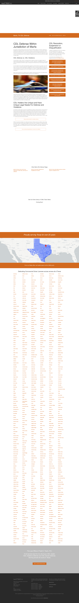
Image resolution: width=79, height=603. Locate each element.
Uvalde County (60, 427)
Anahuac (14, 302)
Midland (41, 478)
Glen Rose (33, 310)
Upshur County (60, 421)
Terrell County (60, 374)
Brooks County (15, 451)
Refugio (50, 435)
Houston (32, 445)
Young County (60, 534)
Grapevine (33, 336)
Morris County (42, 506)
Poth (50, 391)
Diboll (23, 426)
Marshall (41, 429)
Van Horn (59, 435)
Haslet (32, 397)
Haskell (32, 393)
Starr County (60, 334)
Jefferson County (34, 502)
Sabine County (51, 502)
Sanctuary (50, 534)
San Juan (50, 524)
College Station (24, 306)
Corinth (23, 346)
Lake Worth (42, 324)
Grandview (33, 332)
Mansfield (41, 421)
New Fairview (42, 536)
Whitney (59, 498)
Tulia (58, 411)
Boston (14, 423)
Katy (32, 528)
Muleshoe (41, 518)
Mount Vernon (42, 514)
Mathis (41, 441)
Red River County (52, 431)
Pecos (50, 350)
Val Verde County (60, 429)
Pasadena (50, 338)
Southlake (59, 322)
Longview (41, 397)
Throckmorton (60, 387)
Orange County (51, 304)
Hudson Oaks (33, 455)
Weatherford (60, 463)
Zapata (59, 536)
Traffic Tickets (43, 3)
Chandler (14, 530)
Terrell (59, 372)
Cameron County (16, 490)
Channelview (15, 532)
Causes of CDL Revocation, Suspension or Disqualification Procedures (57, 80)
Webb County (60, 465)
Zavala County (60, 540)
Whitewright (60, 496)
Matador (41, 437)
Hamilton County (33, 374)
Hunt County (33, 461)
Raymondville (51, 423)
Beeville (14, 385)
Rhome (50, 441)
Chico (14, 540)
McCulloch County (43, 449)
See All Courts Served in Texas (39, 563)
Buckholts (14, 465)
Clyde (23, 292)
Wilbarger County (60, 504)
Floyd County (24, 507)
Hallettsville (33, 368)
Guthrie (32, 360)
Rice (49, 443)
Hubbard (32, 453)
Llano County (42, 391)
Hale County (33, 364)
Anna (14, 316)
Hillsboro (32, 431)
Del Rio (23, 412)
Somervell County (61, 316)
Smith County (60, 310)
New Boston (42, 532)
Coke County (24, 300)
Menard (41, 463)
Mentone (41, 467)
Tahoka (59, 362)
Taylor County (60, 368)
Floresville (24, 503)
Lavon (41, 348)
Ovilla (50, 306)
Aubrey (14, 342)
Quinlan (50, 411)
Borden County (15, 419)
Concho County (24, 330)
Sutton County (60, 356)
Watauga (59, 459)
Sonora (59, 318)
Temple (59, 370)
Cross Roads (24, 374)
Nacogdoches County (43, 524)
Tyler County (60, 415)
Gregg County (33, 346)
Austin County (15, 348)
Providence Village (52, 405)
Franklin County (24, 529)
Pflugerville (51, 358)
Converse (23, 334)
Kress (41, 302)
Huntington (33, 463)
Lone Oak (41, 395)
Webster (59, 467)
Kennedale (42, 273)
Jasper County (33, 494)
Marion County (42, 425)
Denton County (24, 420)
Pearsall (50, 344)
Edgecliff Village (24, 452)
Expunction (67, 3)
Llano (41, 389)
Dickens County (24, 430)
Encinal (23, 469)
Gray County (33, 338)
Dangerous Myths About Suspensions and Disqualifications (57, 90)
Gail (31, 277)
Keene (32, 534)
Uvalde (59, 425)
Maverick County (42, 443)
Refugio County (51, 437)
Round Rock (51, 488)
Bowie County (15, 427)
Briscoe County (15, 449)
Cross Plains (24, 372)
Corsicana (23, 350)
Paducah (50, 310)
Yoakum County (60, 532)
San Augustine (51, 514)
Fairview (23, 485)
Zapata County (60, 538)
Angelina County (15, 312)
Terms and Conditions (52, 584)
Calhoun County (15, 484)
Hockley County (33, 433)
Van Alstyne (60, 433)
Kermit (41, 279)
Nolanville (50, 279)
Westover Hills (60, 482)
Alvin (14, 296)
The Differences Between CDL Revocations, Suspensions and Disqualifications (57, 62)
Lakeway (41, 328)
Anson (14, 318)
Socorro (59, 314)
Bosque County (15, 421)
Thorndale (59, 385)
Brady (14, 433)
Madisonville (42, 417)
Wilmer (59, 512)
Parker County (51, 334)
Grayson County (33, 340)
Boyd (14, 429)
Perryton (50, 356)
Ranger (50, 419)
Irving (32, 478)
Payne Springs (51, 340)
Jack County (33, 484)
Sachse (50, 504)
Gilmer (32, 306)
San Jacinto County (52, 522)
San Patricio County (52, 528)
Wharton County (60, 488)
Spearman (59, 324)
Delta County (24, 414)
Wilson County (60, 514)
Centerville (15, 526)
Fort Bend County (25, 517)
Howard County (33, 449)
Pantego (50, 328)
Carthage (14, 508)
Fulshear (32, 275)
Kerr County (42, 281)
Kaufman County (33, 532)
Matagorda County (43, 439)
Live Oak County (42, 385)
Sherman (59, 298)
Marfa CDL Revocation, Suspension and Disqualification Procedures (37, 170)
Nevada (41, 530)
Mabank (41, 413)
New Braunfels (42, 534)
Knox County (42, 298)
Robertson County (52, 467)
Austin (14, 346)
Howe (32, 451)
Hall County (33, 366)
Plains (50, 366)
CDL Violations (49, 3)
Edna (23, 456)
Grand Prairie (33, 330)
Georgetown (33, 300)
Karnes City (33, 524)
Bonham (14, 417)
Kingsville (41, 292)
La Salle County (42, 314)
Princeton (50, 401)
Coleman (23, 304)
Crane (23, 360)
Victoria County (60, 447)
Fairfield (23, 483)
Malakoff (41, 419)
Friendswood (24, 539)
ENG (76, 3)
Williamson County (61, 508)
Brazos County (15, 437)
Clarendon (24, 279)
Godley (32, 314)
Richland (50, 447)
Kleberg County (42, 296)
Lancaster (41, 342)
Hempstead (33, 411)
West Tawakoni (60, 476)
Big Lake (14, 403)
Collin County (24, 310)
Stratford (59, 348)
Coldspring (24, 302)
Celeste (14, 520)
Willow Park (60, 510)
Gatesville (32, 296)
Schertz (59, 273)
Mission (41, 490)
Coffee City (24, 298)
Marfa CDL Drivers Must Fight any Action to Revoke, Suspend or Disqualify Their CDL (57, 170)
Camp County (15, 492)
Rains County (51, 415)
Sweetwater (60, 358)
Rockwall (50, 478)
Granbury (32, 328)
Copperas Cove (24, 344)
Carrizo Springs (15, 502)
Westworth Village (61, 484)
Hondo (32, 437)
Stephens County (60, 336)
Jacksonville (33, 490)
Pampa (50, 322)
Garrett (32, 292)
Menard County (42, 465)
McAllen (41, 447)
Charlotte (14, 536)
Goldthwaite (33, 316)
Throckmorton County (61, 389)
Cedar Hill (14, 516)
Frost (32, 273)
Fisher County (24, 499)
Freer (23, 533)
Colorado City (24, 314)
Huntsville (32, 465)
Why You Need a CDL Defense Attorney (57, 75)
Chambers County (16, 528)
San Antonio (51, 512)
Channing (14, 534)
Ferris (23, 497)
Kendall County (33, 540)
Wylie (59, 530)
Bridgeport (15, 447)
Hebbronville (33, 405)
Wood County (60, 524)
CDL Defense (55, 3)
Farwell (23, 491)
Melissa (41, 459)
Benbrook (15, 397)
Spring (59, 326)
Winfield (59, 516)
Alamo (14, 279)
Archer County (15, 324)
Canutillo (14, 498)
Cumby (23, 389)
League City (42, 350)
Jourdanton (33, 518)
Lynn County (42, 411)
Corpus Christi (24, 348)
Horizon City (33, 443)
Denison (23, 416)
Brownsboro (15, 457)
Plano (50, 370)
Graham (32, 326)
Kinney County (42, 294)
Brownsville (15, 459)
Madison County (42, 415)
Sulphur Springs (60, 352)
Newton (41, 542)
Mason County (42, 435)
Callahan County (15, 486)
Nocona (50, 275)
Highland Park (33, 425)
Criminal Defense (61, 3)
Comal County (24, 320)
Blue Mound (15, 411)
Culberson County (25, 387)
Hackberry (33, 362)
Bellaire (14, 389)
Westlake (59, 480)
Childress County (25, 273)
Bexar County (15, 401)
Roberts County (51, 465)
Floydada (23, 509)
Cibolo (23, 275)
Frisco (23, 543)
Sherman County (60, 300)
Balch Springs (15, 356)
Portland (50, 385)
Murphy (41, 520)
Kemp (32, 538)
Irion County (33, 476)
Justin (32, 522)
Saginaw (50, 506)
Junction (32, 520)
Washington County (61, 457)
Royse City (50, 492)
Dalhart (23, 395)
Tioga (59, 393)
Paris (50, 330)
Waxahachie (60, 461)
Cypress (23, 391)
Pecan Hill (50, 348)
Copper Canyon (24, 342)
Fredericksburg (24, 531)
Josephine (32, 514)
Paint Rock (50, 312)
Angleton (14, 314)
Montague (41, 498)
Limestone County (43, 370)
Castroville (15, 514)
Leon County (42, 358)
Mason (41, 433)
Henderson (33, 413)
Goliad (32, 318)
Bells (14, 391)
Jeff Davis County (34, 498)
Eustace (23, 479)
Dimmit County (24, 434)
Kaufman (32, 530)
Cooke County (24, 336)
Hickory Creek (33, 421)
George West (33, 298)
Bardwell (14, 364)
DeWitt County (24, 424)
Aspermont (15, 334)
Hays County (33, 401)
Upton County (60, 423)
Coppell (23, 340)
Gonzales (32, 322)
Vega (59, 439)
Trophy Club (60, 409)
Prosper (50, 403)
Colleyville (23, 308)
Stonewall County (60, 346)
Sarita (50, 542)
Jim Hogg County (34, 504)
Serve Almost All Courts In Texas (57, 66)
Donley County (24, 440)
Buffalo (14, 467)
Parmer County (51, 336)
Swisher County (60, 360)
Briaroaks (14, 445)
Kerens (41, 277)
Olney (50, 300)
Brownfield (15, 455)
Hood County (33, 439)
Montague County (43, 500)
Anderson (14, 304)
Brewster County (16, 443)
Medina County (42, 457)
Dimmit (23, 436)
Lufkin (41, 409)
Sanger (50, 538)
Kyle (41, 308)
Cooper (23, 338)
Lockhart (41, 393)
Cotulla (23, 356)
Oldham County (51, 298)
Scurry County (60, 279)
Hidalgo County (33, 423)
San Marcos (51, 526)
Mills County (42, 486)
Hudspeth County (34, 457)
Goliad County (33, 320)
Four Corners (24, 525)
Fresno (23, 537)
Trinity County (60, 407)
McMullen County (42, 455)
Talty (59, 364)
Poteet (50, 389)
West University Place (61, 478)
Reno (50, 439)
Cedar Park (15, 518)
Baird (14, 354)
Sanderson (50, 536)
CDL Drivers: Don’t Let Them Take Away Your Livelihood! (57, 95)
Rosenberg (51, 486)
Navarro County (42, 528)
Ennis (23, 471)
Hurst (32, 467)
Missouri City (42, 492)
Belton (14, 395)
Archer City (15, 322)
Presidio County (51, 399)
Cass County (15, 510)
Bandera (14, 360)
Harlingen (32, 385)
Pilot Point (50, 362)
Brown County (15, 453)
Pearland (50, 342)
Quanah (50, 407)
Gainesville (33, 281)
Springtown (60, 328)
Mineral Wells (42, 488)
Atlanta (14, 340)
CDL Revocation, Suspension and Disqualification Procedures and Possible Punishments (57, 71)
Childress (14, 542)
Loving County (42, 401)
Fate (23, 493)
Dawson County (24, 404)
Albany (14, 281)
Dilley (23, 432)
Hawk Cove (33, 399)
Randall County (51, 417)
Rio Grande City (51, 453)
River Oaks (51, 459)
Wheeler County (60, 492)
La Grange (41, 310)
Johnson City (33, 508)
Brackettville (15, 431)
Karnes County (33, 526)
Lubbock (41, 403)
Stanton (59, 332)
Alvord (14, 298)
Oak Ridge (50, 292)
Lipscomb (41, 374)
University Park (60, 419)
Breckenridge (15, 439)
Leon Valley (42, 360)
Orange (50, 302)
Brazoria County (15, 435)
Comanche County (25, 324)
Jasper (32, 492)
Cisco (23, 277)
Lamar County (42, 332)
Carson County (15, 506)
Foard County (24, 511)
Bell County (15, 387)
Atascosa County (16, 336)
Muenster (41, 516)
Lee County (42, 356)
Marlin (41, 427)
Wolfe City (59, 522)
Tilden (59, 391)
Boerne (14, 415)
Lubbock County (42, 405)
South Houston (60, 320)
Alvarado (14, 294)
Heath (32, 403)
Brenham (14, 441)
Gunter (32, 358)
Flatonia (23, 501)
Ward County (60, 455)
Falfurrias (23, 487)
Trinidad (59, 405)
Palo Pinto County (52, 320)
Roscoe (50, 484)
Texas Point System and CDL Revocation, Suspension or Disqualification (57, 85)
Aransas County (15, 320)
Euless (23, 477)
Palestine (50, 314)
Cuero (23, 385)
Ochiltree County (51, 294)
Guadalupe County (34, 354)
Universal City (60, 417)
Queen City (51, 409)
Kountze (41, 300)
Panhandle (50, 324)
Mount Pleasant (42, 512)
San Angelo (51, 510)
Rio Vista (50, 455)
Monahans (41, 496)
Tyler (59, 413)
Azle (14, 350)
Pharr (50, 360)
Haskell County (33, 395)
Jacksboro (32, 486)
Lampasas (41, 338)
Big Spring (15, 405)
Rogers (50, 482)
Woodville (59, 526)
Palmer (50, 316)
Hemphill (32, 407)
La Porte (41, 312)
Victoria (59, 445)
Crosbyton (24, 370)
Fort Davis (24, 519)
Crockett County (24, 366)
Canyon (14, 500)
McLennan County (43, 453)
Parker (50, 332)
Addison (14, 277)
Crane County (24, 362)
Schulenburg (60, 277)
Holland (32, 435)
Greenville (32, 344)
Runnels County (51, 496)
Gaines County (33, 279)
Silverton (59, 306)
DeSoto (23, 422)
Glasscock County (34, 308)
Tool (58, 401)
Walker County (60, 451)
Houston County (33, 447)
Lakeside (41, 326)
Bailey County (15, 352)
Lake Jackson (42, 322)
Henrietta (32, 417)
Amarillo (14, 300)
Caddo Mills (15, 478)
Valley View (60, 431)
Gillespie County (33, 304)
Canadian (14, 494)
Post (50, 387)
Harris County (33, 387)
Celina (14, 522)
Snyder (59, 312)
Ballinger (14, 358)
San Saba (50, 530)
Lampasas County (43, 340)
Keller (32, 536)
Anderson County (16, 306)
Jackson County (33, 488)
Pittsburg (50, 364)
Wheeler (59, 490)
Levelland (41, 362)
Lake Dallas (42, 320)
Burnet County (15, 476)
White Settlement (61, 494)
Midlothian (41, 482)
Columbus (23, 318)
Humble (32, 459)
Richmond (50, 451)
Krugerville (42, 304)
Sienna (59, 302)
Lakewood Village (43, 330)
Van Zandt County (61, 437)
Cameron (14, 488)
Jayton (32, 496)
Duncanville (24, 446)
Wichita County (60, 500)
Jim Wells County (33, 506)
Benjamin (14, 399)
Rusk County (51, 500)
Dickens (23, 428)
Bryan (14, 463)
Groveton (32, 352)
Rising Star (50, 457)
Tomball (59, 399)
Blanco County (15, 407)
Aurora (14, 344)
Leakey (41, 352)
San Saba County (51, 532)
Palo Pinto (50, 318)
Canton (14, 496)
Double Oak (24, 442)
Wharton (59, 486)
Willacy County (60, 506)
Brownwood (15, 461)
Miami (41, 476)
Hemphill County (33, 409)
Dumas (23, 444)
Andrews (14, 308)
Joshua (32, 516)
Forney (23, 515)
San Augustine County (52, 516)
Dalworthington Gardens (24, 402)
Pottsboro (50, 395)
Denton (23, 418)
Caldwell (14, 480)
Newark (41, 540)
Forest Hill (24, 513)
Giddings (32, 302)
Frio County (24, 541)
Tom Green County (61, 397)
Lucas (41, 407)
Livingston (41, 387)
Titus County (60, 395)
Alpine (14, 292)
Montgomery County (43, 502)
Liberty (41, 366)
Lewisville (41, 364)
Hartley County (33, 391)
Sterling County (60, 342)
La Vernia (41, 316)
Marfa (41, 423)
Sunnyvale (59, 354)
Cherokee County (16, 538)
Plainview (50, 368)
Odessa (50, 296)
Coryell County (24, 352)
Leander (41, 354)
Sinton (59, 308)
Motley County (42, 510)
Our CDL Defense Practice (57, 35)
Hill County (33, 429)
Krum (41, 306)
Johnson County (33, 510)
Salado (50, 508)
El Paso (23, 458)
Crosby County (24, 368)
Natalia (41, 526)
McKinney (41, 451)
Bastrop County (15, 370)
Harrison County (33, 389)
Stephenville (60, 338)
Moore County (42, 504)
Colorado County (25, 316)
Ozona (50, 308)
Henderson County (34, 415)
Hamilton (32, 372)
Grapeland (33, 334)
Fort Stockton (24, 521)
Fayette (23, 495)
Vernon (59, 443)
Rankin (50, 421)
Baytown (14, 374)
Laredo (41, 344)
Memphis (41, 461)
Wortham (59, 528)
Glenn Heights (33, 312)
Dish (23, 438)
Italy (32, 480)
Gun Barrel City (33, 356)
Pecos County (51, 352)
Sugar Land (59, 350)
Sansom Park (51, 540)
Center (14, 524)
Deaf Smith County (25, 406)
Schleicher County (61, 275)
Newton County (51, 273)
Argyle (14, 326)
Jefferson (32, 500)
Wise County (60, 520)
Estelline (23, 475)
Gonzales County (34, 324)
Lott (41, 399)
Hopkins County (33, 441)
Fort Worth (24, 523)
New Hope (42, 538)
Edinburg (23, 454)
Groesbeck (33, 350)
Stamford (59, 330)
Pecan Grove (51, 346)
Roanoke (50, 461)
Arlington (14, 328)
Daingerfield (24, 393)
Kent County (42, 275)
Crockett (23, 364)
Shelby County (60, 296)
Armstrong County (16, 330)
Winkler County (60, 518)
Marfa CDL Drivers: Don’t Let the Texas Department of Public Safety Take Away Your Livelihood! (20, 170)
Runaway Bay (51, 494)
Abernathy (15, 273)
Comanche (24, 322)
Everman (23, 481)
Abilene (14, 275)
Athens (14, 338)
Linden (41, 372)
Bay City (14, 372)
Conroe (23, 332)
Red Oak (50, 429)
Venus (59, 441)
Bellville (14, 393)
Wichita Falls (60, 502)
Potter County (51, 393)
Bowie (14, 425)
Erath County (24, 473)
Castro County (15, 512)
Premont (50, 397)
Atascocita (15, 332)
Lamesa (41, 336)
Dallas (23, 397)
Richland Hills (51, 449)
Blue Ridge (15, 413)
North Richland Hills (52, 281)
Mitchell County (42, 494)
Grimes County (33, 348)
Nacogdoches (42, 522)
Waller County (60, 453)
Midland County (42, 480)
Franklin (23, 527)
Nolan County (51, 277)
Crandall (23, 358)
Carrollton (15, 504)
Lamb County (42, 334)
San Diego (50, 520)
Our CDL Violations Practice (59, 58)
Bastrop (14, 368)
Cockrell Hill (24, 296)
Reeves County (51, 433)
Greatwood (33, 342)
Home (38, 3)
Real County (51, 427)
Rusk (50, 498)
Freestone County (25, 535)
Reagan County (51, 425)
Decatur (23, 408)
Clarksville (23, 281)
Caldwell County (15, 482)
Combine (23, 326)
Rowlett (50, 490)
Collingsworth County (25, 312)
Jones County (33, 512)
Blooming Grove (16, 409)
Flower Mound (24, 505)
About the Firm (51, 582)
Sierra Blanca (60, 304)
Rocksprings (51, 476)
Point (50, 374)
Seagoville (59, 281)
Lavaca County (42, 346)
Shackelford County (61, 292)
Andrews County (16, 310)
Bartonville (15, 366)
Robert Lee (51, 463)
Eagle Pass (24, 448)
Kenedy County (33, 542)
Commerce (24, 328)
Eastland (23, 450)
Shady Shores (60, 294)
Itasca (32, 482)
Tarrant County (60, 366)
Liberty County (42, 368)
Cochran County (24, 294)
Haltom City (33, 370)
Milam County (42, 484)
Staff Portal (51, 586)
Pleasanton (51, 372)
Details (64, 35)
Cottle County (24, 354)
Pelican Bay (51, 354)
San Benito (50, 518)
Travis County (60, 403)
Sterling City (60, 340)
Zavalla (59, 542)
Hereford (32, 419)
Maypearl (41, 445)
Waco (59, 449)
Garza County (33, 294)
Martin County (42, 431)
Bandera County (15, 362)
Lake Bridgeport (42, 318)
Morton (41, 508)
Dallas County (24, 399)
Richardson (51, 445)
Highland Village (33, 427)
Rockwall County (51, 480)
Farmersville (24, 489)
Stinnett (59, 344)
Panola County (51, 326)
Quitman (50, 413)
